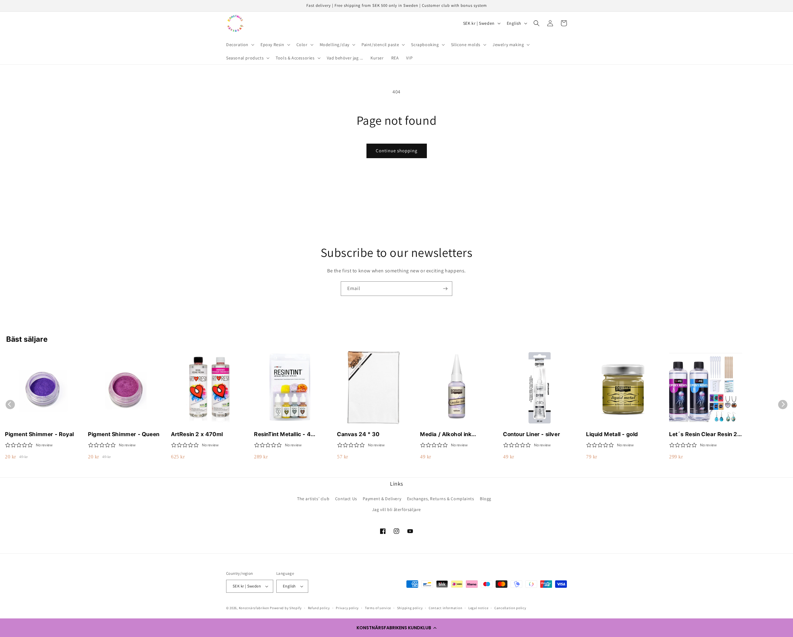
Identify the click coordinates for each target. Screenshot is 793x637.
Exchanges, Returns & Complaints (440, 498)
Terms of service (378, 608)
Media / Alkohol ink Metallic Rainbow (445, 434)
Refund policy (319, 608)
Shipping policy (410, 608)
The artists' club (313, 498)
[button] (396, 627)
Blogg (485, 498)
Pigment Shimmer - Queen (124, 434)
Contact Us (346, 498)
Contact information (445, 608)
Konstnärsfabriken (254, 608)
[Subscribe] (445, 288)
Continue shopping (397, 151)
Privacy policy (347, 608)
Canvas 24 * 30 (358, 434)
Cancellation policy (510, 608)
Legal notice (478, 608)
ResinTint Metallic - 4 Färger (282, 434)
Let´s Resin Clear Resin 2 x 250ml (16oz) (705, 434)
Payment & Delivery (382, 498)
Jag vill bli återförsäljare (396, 509)
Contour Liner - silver (531, 434)
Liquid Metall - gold (612, 434)
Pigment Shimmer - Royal (39, 434)
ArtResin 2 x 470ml (197, 434)
